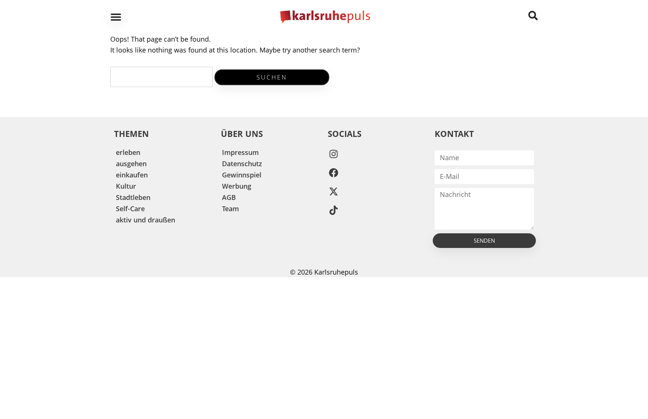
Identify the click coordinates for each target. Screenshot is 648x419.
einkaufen (132, 174)
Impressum (240, 152)
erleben (128, 152)
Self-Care (130, 208)
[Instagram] (333, 154)
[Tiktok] (333, 210)
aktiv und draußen (145, 219)
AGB (229, 197)
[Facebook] (333, 173)
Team (230, 208)
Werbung (236, 186)
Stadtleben (133, 197)
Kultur (126, 186)
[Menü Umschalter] (116, 17)
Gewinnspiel (241, 174)
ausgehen (131, 163)
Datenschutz (242, 163)
